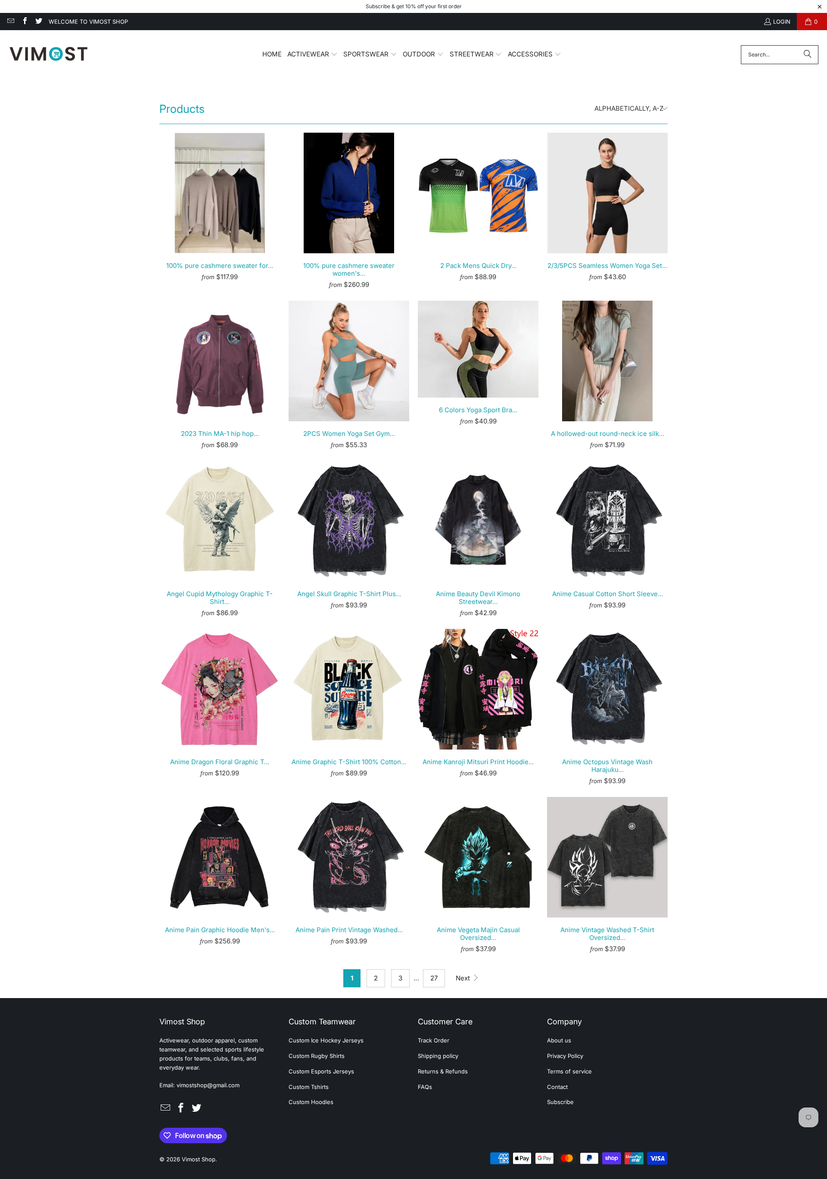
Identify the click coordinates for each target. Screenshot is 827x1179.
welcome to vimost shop (88, 21)
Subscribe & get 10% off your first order (414, 6)
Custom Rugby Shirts (317, 1055)
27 (434, 978)
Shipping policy (438, 1055)
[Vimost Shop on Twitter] (38, 21)
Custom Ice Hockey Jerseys (326, 1040)
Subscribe (560, 1101)
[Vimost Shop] (48, 54)
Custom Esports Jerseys (321, 1071)
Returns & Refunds (443, 1071)
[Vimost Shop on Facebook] (24, 21)
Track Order (433, 1040)
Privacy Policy (565, 1055)
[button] (312, 54)
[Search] (807, 54)
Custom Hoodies (311, 1101)
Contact (557, 1086)
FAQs (425, 1086)
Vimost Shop (198, 1159)
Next (464, 978)
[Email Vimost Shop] (10, 21)
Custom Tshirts (309, 1086)
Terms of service (569, 1071)
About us (559, 1040)
